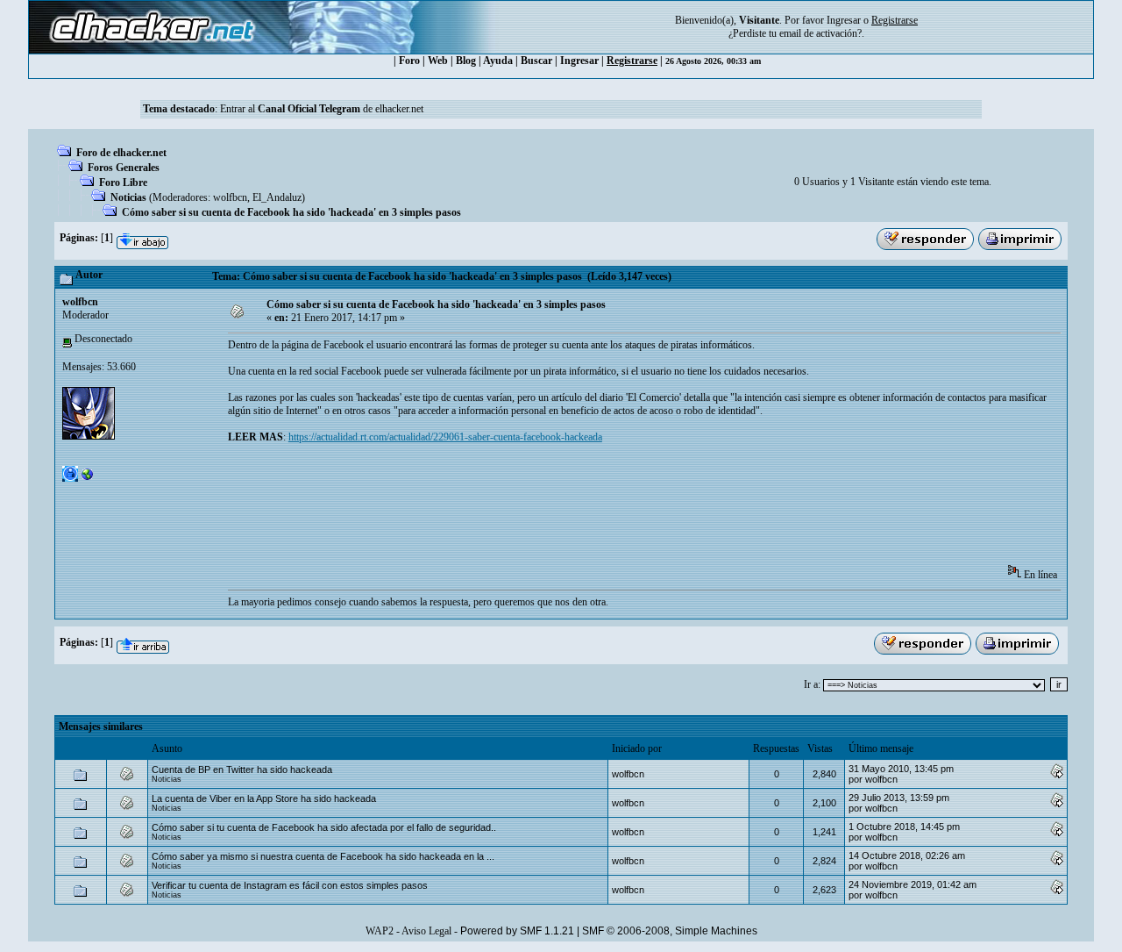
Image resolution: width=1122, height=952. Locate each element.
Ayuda (498, 60)
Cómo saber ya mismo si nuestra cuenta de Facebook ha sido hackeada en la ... (323, 856)
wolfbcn (230, 197)
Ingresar (844, 20)
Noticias (128, 197)
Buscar (536, 60)
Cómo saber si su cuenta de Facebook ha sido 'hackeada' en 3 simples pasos (291, 212)
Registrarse (632, 60)
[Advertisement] (547, 509)
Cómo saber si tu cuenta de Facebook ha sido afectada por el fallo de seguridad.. (324, 827)
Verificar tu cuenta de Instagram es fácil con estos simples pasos (290, 885)
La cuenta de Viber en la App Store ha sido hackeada (264, 798)
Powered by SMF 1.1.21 (517, 931)
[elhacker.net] (88, 478)
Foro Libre (123, 182)
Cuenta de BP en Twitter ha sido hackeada (242, 769)
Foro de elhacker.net (121, 153)
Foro (409, 60)
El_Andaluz (277, 197)
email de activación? (820, 33)
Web (438, 60)
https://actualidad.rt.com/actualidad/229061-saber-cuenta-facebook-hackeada (445, 437)
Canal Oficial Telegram (309, 109)
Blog (466, 60)
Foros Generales (124, 167)
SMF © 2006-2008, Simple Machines (669, 931)
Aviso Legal (426, 931)
